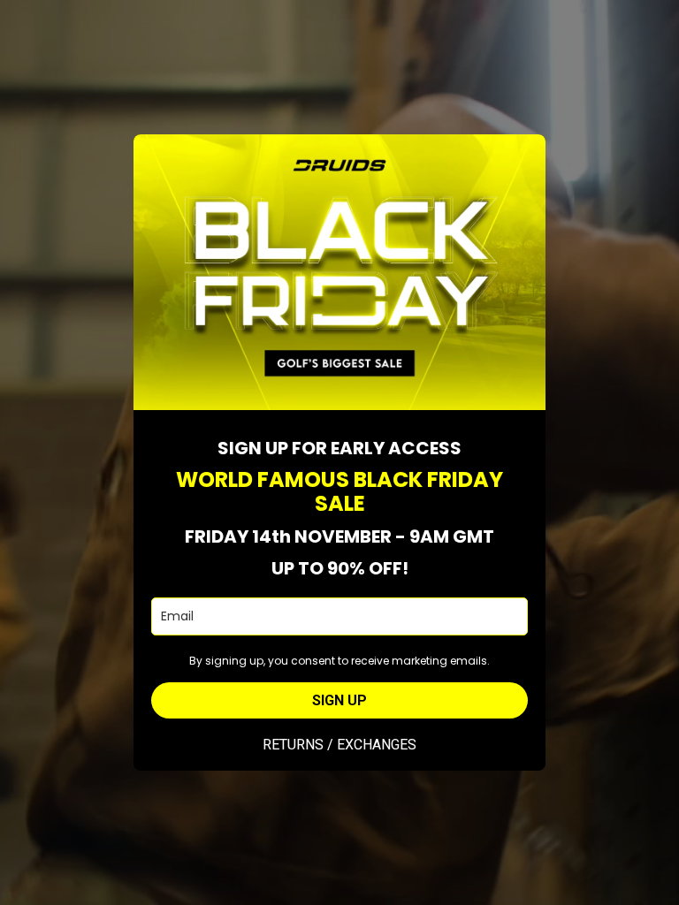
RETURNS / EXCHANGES (339, 744)
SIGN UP (339, 700)
